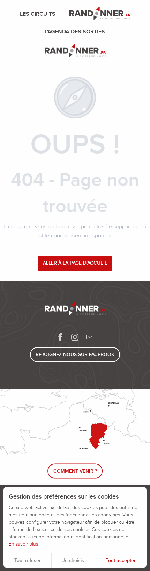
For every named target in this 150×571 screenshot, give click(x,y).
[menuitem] (39, 14)
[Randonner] (75, 52)
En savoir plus (23, 544)
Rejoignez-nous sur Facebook (75, 355)
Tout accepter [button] (121, 560)
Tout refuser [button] (27, 560)
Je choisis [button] (73, 560)
